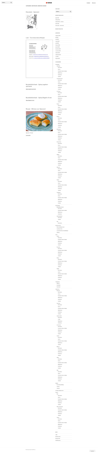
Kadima (56, 383)
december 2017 (58, 48)
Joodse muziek (59, 315)
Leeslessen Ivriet (59, 228)
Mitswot (58, 346)
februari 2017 (57, 58)
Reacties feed (57, 438)
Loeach (58, 335)
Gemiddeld (58, 285)
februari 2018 (57, 45)
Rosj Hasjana (59, 129)
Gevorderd (58, 286)
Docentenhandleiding (60, 384)
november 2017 (58, 50)
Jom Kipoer (58, 91)
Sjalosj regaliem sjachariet (31, 89)
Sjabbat (58, 154)
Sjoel (57, 370)
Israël (56, 234)
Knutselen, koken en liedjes (62, 71)
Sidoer (58, 357)
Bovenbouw (60, 67)
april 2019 (57, 39)
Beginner (58, 283)
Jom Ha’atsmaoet (59, 78)
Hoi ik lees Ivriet (58, 225)
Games (59, 69)
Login (56, 434)
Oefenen (58, 232)
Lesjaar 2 (58, 388)
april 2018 (57, 43)
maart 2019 (57, 41)
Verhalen (59, 76)
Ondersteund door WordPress (30, 449)
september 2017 (58, 54)
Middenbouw (60, 72)
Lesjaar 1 (58, 386)
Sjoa (57, 221)
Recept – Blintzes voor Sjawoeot (36, 109)
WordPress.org (57, 440)
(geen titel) (57, 17)
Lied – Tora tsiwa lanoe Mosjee (35, 38)
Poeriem (58, 116)
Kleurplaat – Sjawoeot (32, 12)
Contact (88, 2)
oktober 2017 (57, 52)
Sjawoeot (58, 167)
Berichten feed (57, 436)
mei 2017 (57, 56)
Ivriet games (57, 281)
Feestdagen (57, 64)
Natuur (58, 257)
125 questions (57, 19)
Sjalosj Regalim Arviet (30, 100)
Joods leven (57, 289)
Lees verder (28, 135)
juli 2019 (56, 37)
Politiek (58, 268)
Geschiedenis (57, 205)
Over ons (94, 2)
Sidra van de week (60, 406)
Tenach (56, 392)
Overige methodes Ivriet (59, 390)
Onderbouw (60, 74)
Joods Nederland (59, 216)
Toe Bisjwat (58, 192)
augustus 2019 (57, 35)
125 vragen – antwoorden (59, 25)
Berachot (58, 290)
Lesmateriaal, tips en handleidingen (62, 230)
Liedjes (59, 319)
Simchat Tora (59, 141)
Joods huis (58, 303)
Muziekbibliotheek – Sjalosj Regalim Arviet (39, 97)
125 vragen (57, 23)
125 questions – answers (59, 21)
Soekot (58, 179)
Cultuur (58, 236)
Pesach (58, 103)
